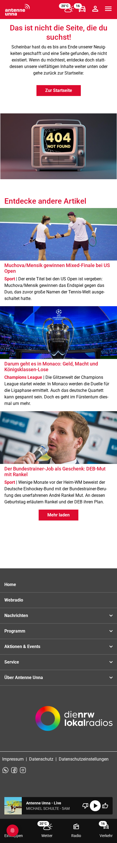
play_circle (95, 805)
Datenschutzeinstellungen (84, 759)
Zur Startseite (58, 90)
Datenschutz (41, 759)
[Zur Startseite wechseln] (17, 9)
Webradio (13, 600)
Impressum (13, 759)
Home (10, 584)
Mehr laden (58, 514)
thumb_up (105, 805)
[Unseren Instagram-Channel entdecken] (23, 770)
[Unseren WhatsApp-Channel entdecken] (5, 770)
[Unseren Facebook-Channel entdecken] (14, 770)
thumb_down (85, 805)
